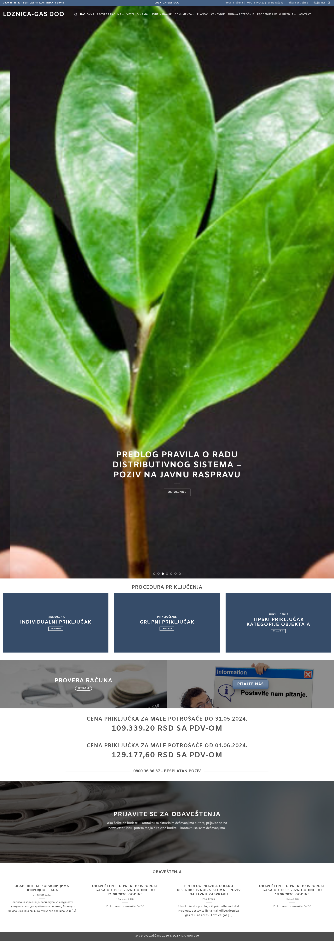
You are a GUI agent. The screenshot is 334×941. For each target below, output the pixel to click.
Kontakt (305, 14)
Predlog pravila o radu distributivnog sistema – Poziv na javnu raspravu (209, 890)
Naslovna (87, 14)
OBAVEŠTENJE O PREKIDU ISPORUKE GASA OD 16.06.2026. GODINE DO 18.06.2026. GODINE (292, 890)
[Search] (75, 14)
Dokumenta (183, 14)
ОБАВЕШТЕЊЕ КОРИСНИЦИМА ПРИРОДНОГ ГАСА (41, 888)
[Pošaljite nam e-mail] (329, 2)
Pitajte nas (319, 2)
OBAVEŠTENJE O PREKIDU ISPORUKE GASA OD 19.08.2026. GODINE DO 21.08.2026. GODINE (125, 890)
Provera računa (234, 2)
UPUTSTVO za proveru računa (265, 2)
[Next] (322, 289)
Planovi (202, 14)
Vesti (130, 14)
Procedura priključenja (275, 14)
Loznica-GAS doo (33, 14)
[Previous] (11, 289)
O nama (142, 14)
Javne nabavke (161, 14)
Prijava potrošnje (298, 2)
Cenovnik (218, 14)
